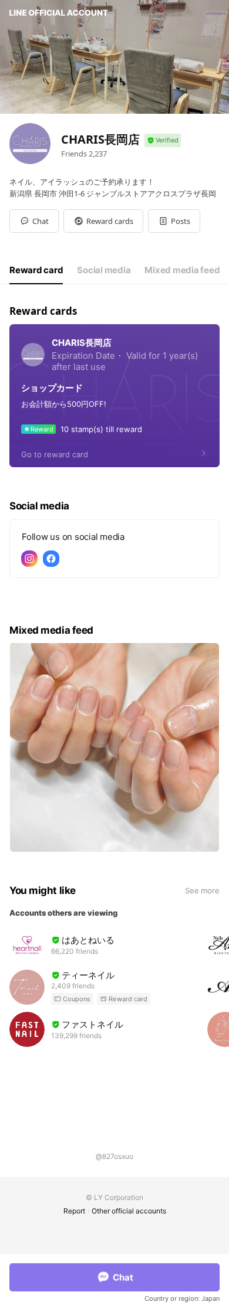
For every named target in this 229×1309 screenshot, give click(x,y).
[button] (103, 221)
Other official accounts (129, 1210)
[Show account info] (162, 140)
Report (74, 1210)
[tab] (36, 270)
